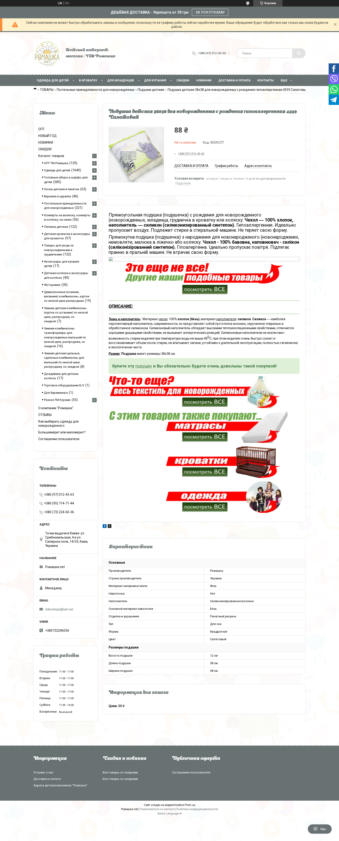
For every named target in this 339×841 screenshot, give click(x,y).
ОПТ (41, 129)
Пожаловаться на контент (157, 809)
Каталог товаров (51, 156)
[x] (109, 527)
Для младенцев (120, 80)
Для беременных (56, 392)
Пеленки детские (56, 226)
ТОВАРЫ (46, 90)
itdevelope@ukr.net (59, 609)
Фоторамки (52, 285)
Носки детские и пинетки (61, 189)
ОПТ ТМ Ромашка (56, 163)
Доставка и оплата (234, 80)
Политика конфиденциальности (197, 809)
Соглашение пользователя (58, 439)
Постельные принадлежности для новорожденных (95, 90)
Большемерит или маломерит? (62, 432)
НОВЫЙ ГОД (47, 136)
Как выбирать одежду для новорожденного (58, 423)
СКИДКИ (182, 80)
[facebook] (105, 527)
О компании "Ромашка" (55, 408)
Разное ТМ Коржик (57, 400)
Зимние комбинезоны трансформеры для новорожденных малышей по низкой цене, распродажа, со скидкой (65, 337)
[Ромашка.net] (47, 53)
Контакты (265, 80)
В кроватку (88, 80)
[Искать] (299, 53)
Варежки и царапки (57, 196)
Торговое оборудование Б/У (64, 385)
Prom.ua (190, 805)
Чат (323, 829)
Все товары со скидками (120, 772)
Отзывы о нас (43, 772)
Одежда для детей (53, 80)
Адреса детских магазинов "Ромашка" (60, 785)
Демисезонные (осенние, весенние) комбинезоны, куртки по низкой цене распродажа (66, 296)
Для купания (155, 80)
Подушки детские (151, 90)
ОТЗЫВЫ (45, 415)
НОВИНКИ (203, 80)
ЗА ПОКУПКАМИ (210, 12)
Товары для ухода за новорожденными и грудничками (59, 250)
